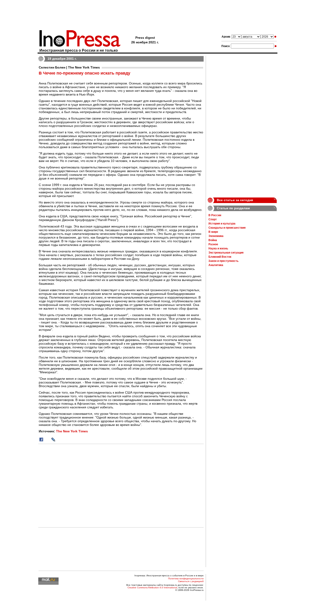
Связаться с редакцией (191, 581)
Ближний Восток (219, 256)
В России (214, 215)
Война (212, 240)
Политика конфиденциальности (186, 578)
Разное (213, 244)
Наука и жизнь (218, 248)
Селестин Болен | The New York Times (69, 67)
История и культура (221, 223)
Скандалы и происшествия (227, 227)
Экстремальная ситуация (226, 252)
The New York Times (72, 431)
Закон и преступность (223, 261)
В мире (213, 231)
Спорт (212, 219)
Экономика (215, 236)
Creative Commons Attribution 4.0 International (152, 587)
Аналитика (215, 265)
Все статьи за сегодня (235, 200)
